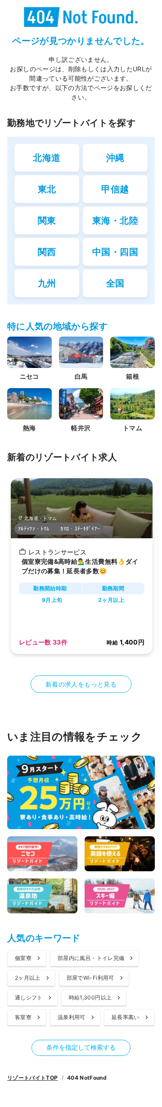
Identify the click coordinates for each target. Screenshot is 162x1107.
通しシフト (29, 997)
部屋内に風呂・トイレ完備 (91, 958)
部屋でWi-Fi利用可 (90, 977)
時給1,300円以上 (90, 997)
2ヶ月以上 (27, 977)
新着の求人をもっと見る (81, 684)
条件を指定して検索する (81, 1047)
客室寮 (23, 1017)
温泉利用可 (72, 1017)
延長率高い (126, 1017)
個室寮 (23, 958)
